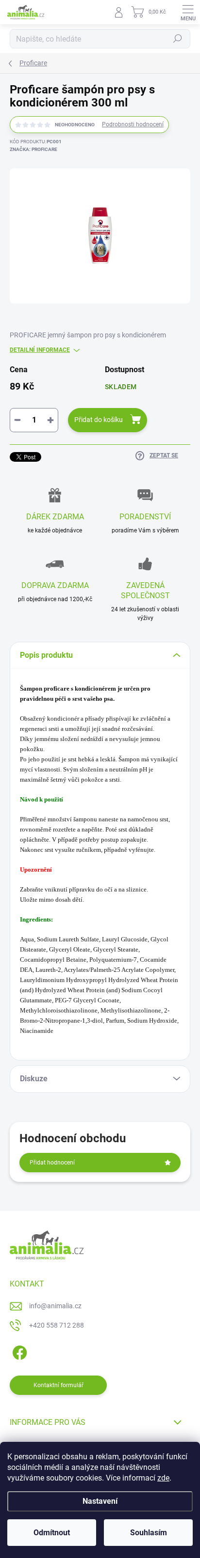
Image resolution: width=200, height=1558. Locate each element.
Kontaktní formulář (58, 1385)
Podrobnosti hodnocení (133, 124)
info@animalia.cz (55, 1306)
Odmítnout (51, 1532)
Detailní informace (40, 350)
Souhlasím (148, 1532)
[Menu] (188, 12)
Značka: (33, 149)
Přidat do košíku (98, 420)
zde (163, 1477)
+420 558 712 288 (56, 1325)
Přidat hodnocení (52, 1162)
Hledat (177, 38)
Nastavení (100, 1501)
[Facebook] (18, 1350)
